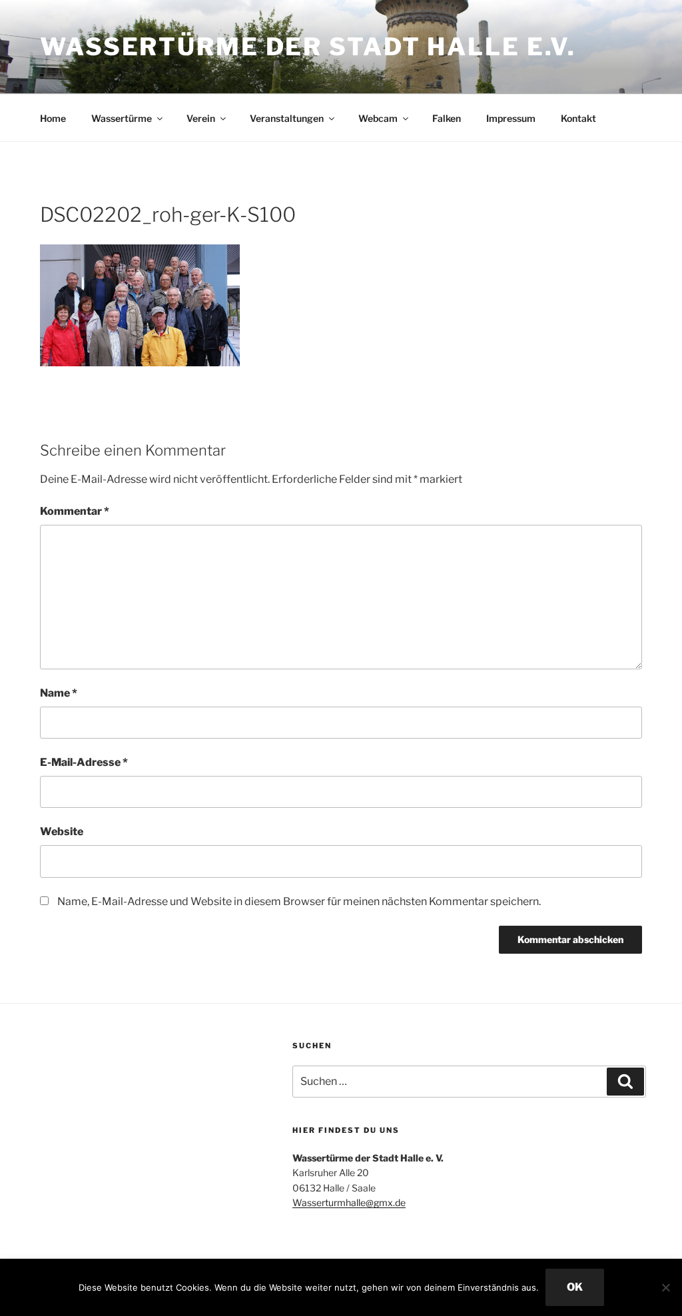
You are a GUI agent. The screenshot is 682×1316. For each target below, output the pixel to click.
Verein (200, 118)
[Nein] (665, 1287)
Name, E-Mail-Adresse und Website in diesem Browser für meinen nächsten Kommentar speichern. (299, 901)
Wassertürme (121, 118)
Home (53, 118)
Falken (446, 118)
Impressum (510, 118)
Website (61, 831)
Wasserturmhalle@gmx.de (349, 1202)
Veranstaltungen (287, 118)
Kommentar (74, 511)
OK (575, 1287)
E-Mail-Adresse (84, 762)
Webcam (378, 118)
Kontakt (578, 118)
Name (58, 693)
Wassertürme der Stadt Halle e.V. (308, 46)
